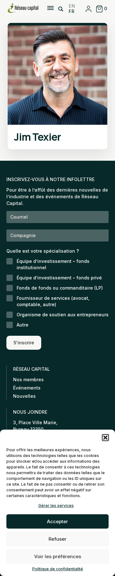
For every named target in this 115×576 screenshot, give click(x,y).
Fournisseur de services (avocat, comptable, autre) (53, 301)
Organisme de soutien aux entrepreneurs (63, 314)
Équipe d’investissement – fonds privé (59, 277)
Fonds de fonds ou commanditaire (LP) (60, 288)
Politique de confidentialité (57, 568)
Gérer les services (56, 505)
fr (71, 11)
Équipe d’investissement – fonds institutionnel (53, 264)
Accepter (57, 521)
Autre (22, 324)
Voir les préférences (57, 556)
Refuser (57, 539)
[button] (105, 437)
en (72, 6)
